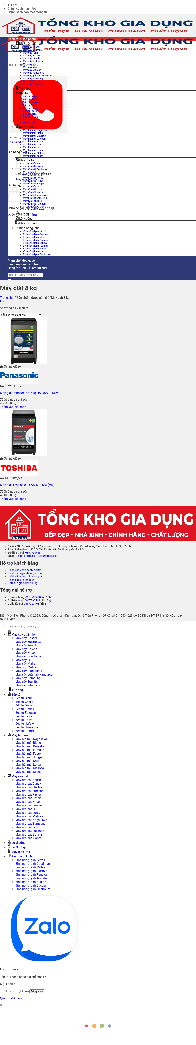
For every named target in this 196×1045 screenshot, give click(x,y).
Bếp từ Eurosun (31, 108)
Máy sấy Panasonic (33, 72)
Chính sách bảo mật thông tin (28, 12)
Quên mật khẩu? (11, 998)
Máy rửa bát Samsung (35, 197)
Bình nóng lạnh (29, 228)
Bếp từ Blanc (30, 96)
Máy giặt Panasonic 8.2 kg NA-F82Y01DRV (29, 393)
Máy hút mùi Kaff (32, 147)
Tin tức (12, 5)
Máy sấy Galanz (31, 55)
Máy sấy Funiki (31, 52)
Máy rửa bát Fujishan (34, 203)
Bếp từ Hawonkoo (32, 119)
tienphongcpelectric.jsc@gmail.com (37, 556)
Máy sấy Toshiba (32, 81)
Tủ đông (25, 88)
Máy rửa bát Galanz (33, 206)
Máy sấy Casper (31, 46)
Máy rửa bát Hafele (33, 177)
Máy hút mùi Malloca (34, 153)
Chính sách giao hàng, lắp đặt (25, 573)
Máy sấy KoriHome (33, 61)
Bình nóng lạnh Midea (34, 237)
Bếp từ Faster (30, 111)
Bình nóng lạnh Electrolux (36, 254)
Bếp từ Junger (30, 122)
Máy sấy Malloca (32, 69)
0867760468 (33, 552)
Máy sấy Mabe (31, 67)
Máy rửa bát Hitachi (33, 180)
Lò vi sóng (26, 214)
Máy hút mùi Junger (33, 144)
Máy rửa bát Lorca (32, 189)
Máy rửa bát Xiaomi (33, 209)
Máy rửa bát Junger (33, 183)
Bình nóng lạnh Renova (35, 242)
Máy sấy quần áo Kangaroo (37, 75)
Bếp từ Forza (30, 113)
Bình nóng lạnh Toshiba (35, 245)
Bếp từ (23, 93)
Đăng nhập (37, 991)
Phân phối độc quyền (22, 260)
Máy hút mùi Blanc (33, 133)
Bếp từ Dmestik (31, 102)
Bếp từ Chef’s (30, 99)
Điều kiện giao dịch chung (23, 583)
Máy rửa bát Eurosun (34, 172)
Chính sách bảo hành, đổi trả (25, 570)
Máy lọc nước (28, 223)
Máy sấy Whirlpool (33, 84)
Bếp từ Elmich (30, 105)
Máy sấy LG (29, 64)
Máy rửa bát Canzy (33, 166)
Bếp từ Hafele (30, 116)
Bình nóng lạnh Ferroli (34, 231)
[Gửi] (9, 69)
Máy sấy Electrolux (33, 49)
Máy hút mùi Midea (33, 155)
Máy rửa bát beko (32, 200)
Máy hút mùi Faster (33, 141)
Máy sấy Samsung (33, 78)
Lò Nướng (26, 218)
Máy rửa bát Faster (33, 175)
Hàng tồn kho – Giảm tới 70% (27, 268)
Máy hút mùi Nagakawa (35, 130)
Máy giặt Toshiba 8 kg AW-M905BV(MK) (27, 485)
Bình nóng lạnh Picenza (35, 240)
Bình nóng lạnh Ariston (35, 248)
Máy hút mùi (27, 127)
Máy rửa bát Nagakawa (35, 195)
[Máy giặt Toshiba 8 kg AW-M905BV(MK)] (23, 455)
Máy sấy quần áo (30, 43)
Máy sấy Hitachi (31, 58)
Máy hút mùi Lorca (33, 150)
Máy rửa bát (19, 776)
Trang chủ (7, 298)
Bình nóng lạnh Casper (35, 251)
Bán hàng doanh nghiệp (24, 264)
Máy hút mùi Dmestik (34, 135)
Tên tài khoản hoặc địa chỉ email (23, 977)
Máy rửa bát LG (31, 186)
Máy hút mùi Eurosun (34, 138)
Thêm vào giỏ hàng (13, 407)
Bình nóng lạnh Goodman (36, 234)
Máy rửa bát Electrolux (35, 169)
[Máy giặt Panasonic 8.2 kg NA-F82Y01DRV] (23, 363)
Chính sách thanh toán (23, 8)
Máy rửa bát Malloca (34, 192)
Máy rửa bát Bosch (33, 163)
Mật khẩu (7, 984)
